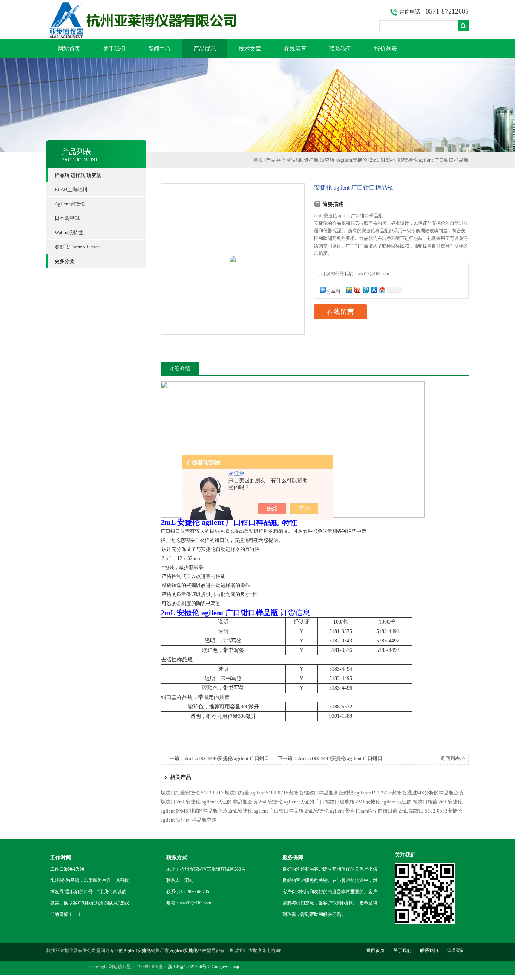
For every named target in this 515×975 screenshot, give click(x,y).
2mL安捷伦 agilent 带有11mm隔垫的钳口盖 (351, 811)
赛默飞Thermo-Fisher (77, 247)
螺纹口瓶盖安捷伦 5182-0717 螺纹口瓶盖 (205, 793)
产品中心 (275, 160)
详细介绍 (179, 368)
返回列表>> (452, 758)
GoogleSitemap (225, 966)
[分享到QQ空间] (349, 289)
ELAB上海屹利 (71, 189)
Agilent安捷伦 (70, 204)
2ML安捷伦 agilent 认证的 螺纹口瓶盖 (396, 802)
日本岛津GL (68, 218)
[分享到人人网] (373, 289)
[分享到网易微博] (382, 289)
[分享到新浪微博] (357, 289)
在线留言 (295, 49)
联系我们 (340, 49)
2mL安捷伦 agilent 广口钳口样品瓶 (265, 811)
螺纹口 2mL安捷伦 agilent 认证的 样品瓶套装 (209, 802)
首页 (258, 160)
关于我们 (114, 49)
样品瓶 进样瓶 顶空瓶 (311, 160)
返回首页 (375, 950)
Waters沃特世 (69, 232)
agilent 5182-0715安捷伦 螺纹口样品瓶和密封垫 (301, 793)
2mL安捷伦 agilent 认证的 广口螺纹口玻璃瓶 (306, 802)
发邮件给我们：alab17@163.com (357, 273)
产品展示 (204, 49)
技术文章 (250, 49)
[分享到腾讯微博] (365, 289)
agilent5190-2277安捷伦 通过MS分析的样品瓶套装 (408, 793)
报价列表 (385, 49)
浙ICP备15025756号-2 (189, 966)
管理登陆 (456, 950)
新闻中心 (159, 49)
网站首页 (69, 49)
